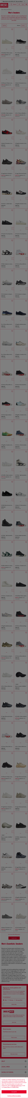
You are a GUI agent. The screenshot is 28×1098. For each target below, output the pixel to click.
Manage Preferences (16, 1085)
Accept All (14, 1091)
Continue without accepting (14, 1095)
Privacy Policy (6, 1087)
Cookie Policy (15, 1087)
